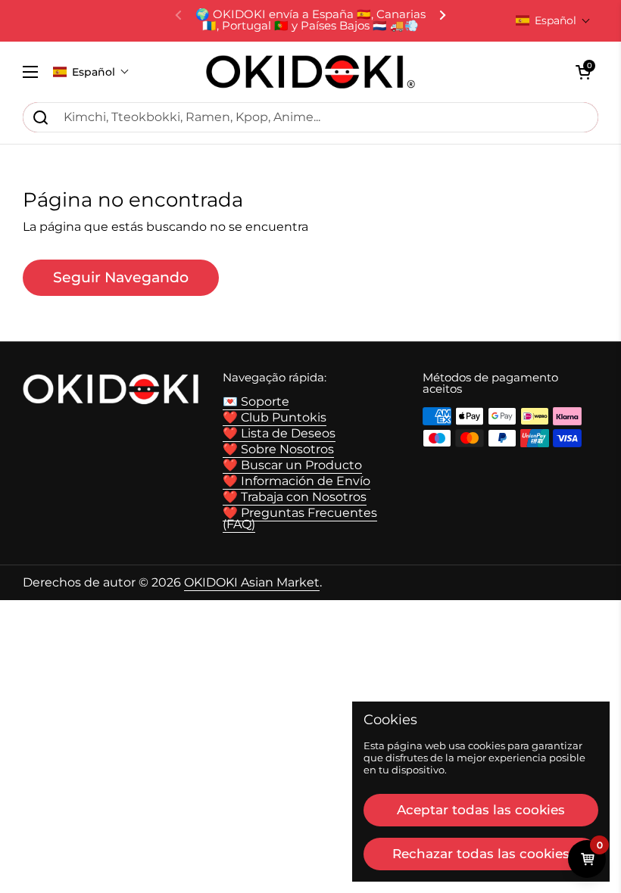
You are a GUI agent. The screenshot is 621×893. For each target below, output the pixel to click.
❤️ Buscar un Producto (292, 465)
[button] (553, 20)
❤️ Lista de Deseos (279, 433)
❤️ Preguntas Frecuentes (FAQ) (300, 519)
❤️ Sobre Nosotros (278, 449)
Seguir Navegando (121, 277)
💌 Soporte (256, 401)
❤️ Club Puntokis (274, 417)
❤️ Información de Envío (296, 481)
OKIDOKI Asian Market (252, 582)
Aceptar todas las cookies (481, 809)
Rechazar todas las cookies (481, 853)
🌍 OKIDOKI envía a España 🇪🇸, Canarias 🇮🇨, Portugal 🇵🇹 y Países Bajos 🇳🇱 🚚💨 (310, 20)
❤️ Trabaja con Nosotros (295, 497)
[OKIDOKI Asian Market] (310, 72)
